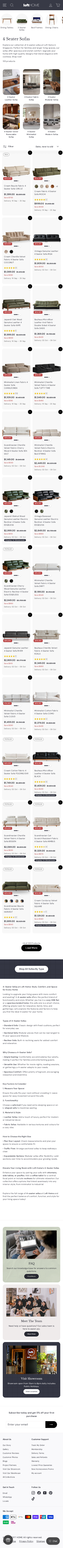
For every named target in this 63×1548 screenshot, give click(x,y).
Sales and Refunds (39, 1457)
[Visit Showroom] (31, 1360)
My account (37, 1473)
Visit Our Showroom (11, 1469)
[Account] (51, 5)
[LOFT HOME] (31, 5)
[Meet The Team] (31, 1302)
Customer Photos (10, 1457)
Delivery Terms (38, 1453)
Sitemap (41, 1541)
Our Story (7, 1445)
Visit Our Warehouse (12, 1473)
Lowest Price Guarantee (42, 1465)
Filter (11, 146)
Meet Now (31, 1334)
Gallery (6, 1449)
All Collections (9, 1477)
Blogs (5, 1461)
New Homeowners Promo (43, 1469)
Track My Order (38, 1445)
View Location (31, 1391)
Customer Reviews (11, 1453)
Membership (37, 1449)
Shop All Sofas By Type (31, 968)
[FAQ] (31, 1244)
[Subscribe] (51, 1424)
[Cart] (58, 5)
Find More (31, 1276)
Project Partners (10, 1465)
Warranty (35, 1461)
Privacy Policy (26, 1541)
